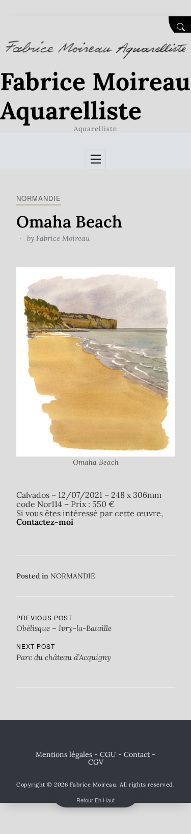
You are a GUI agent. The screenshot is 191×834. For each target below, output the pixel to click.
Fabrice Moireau (63, 238)
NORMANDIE (38, 198)
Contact (137, 754)
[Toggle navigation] (96, 159)
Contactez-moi (44, 522)
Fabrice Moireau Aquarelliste (95, 96)
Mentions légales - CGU (76, 754)
